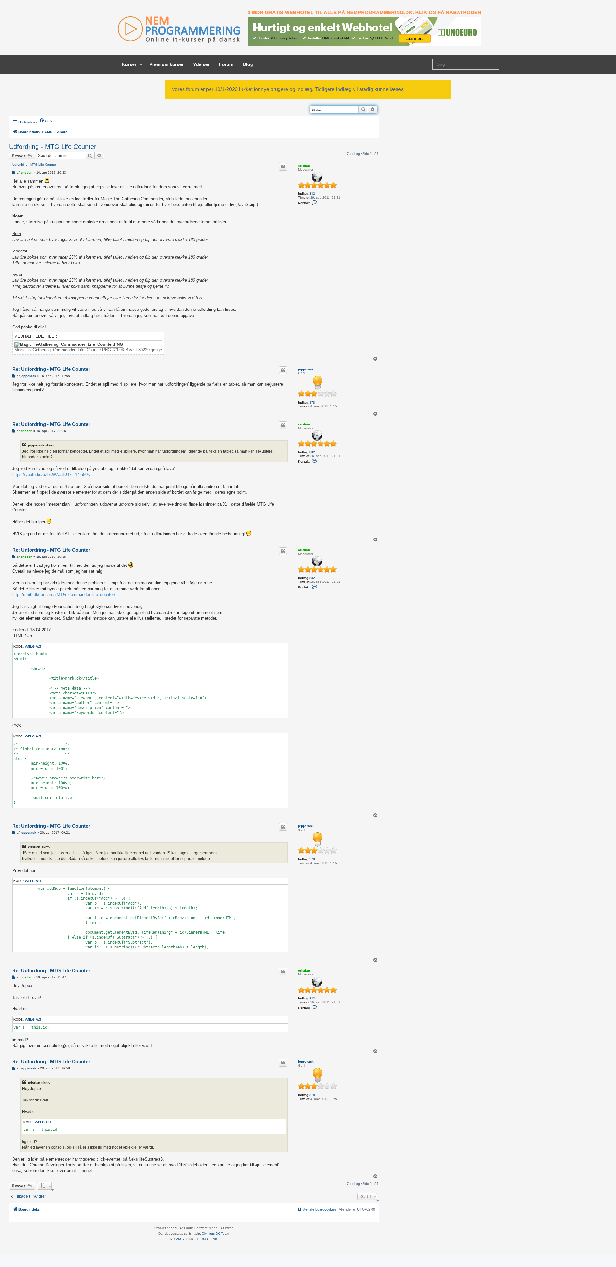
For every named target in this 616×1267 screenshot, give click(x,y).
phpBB (176, 1227)
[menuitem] (45, 120)
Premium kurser (167, 64)
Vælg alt (33, 646)
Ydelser (201, 64)
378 (312, 402)
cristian (304, 165)
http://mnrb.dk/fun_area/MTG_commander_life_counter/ (63, 594)
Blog (248, 64)
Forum (226, 64)
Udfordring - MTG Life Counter (52, 146)
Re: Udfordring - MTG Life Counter (51, 369)
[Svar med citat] (283, 167)
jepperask (306, 369)
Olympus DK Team (215, 1233)
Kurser (130, 64)
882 (312, 193)
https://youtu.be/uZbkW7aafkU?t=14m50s (51, 474)
